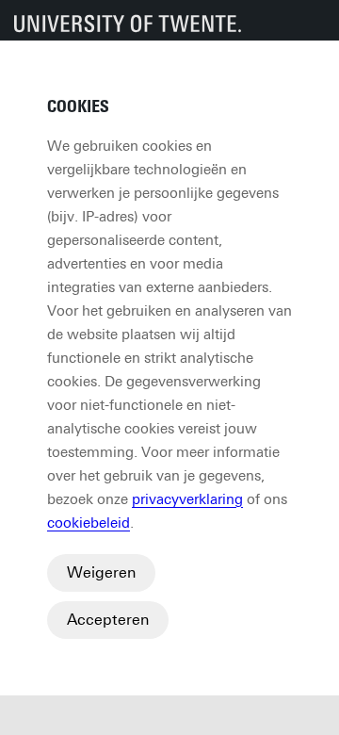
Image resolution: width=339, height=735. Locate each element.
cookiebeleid (88, 522)
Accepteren (108, 620)
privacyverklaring (187, 499)
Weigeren (101, 572)
